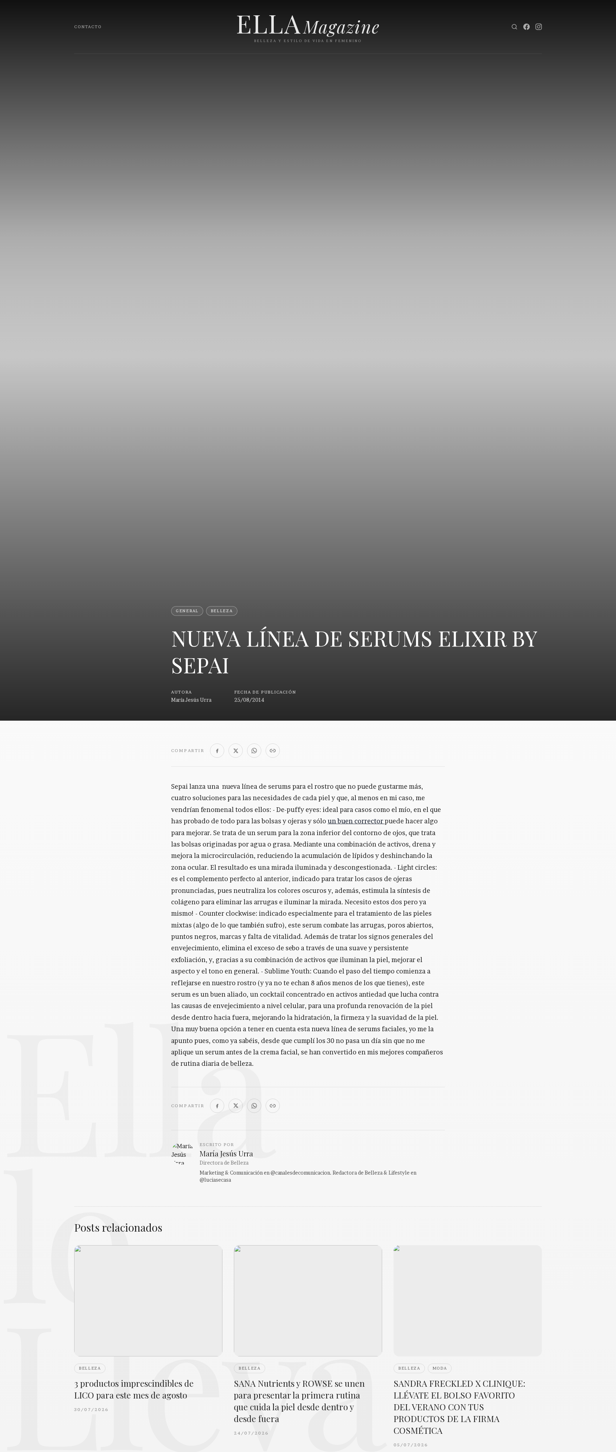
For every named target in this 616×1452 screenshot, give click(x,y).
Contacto (88, 26)
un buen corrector (356, 821)
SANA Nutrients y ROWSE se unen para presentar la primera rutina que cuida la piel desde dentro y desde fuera (299, 1400)
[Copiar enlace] (273, 750)
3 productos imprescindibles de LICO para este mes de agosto (134, 1389)
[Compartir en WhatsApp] (254, 750)
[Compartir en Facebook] (217, 750)
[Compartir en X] (236, 750)
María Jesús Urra (191, 700)
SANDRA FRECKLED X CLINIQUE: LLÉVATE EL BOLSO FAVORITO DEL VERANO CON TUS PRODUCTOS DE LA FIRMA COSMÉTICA (459, 1406)
